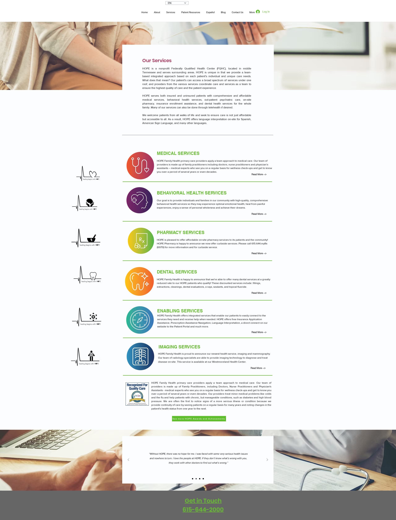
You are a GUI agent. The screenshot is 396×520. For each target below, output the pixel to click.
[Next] (267, 459)
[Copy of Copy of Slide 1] (199, 478)
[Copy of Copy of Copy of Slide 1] (203, 478)
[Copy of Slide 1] (196, 478)
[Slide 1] (192, 478)
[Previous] (128, 459)
